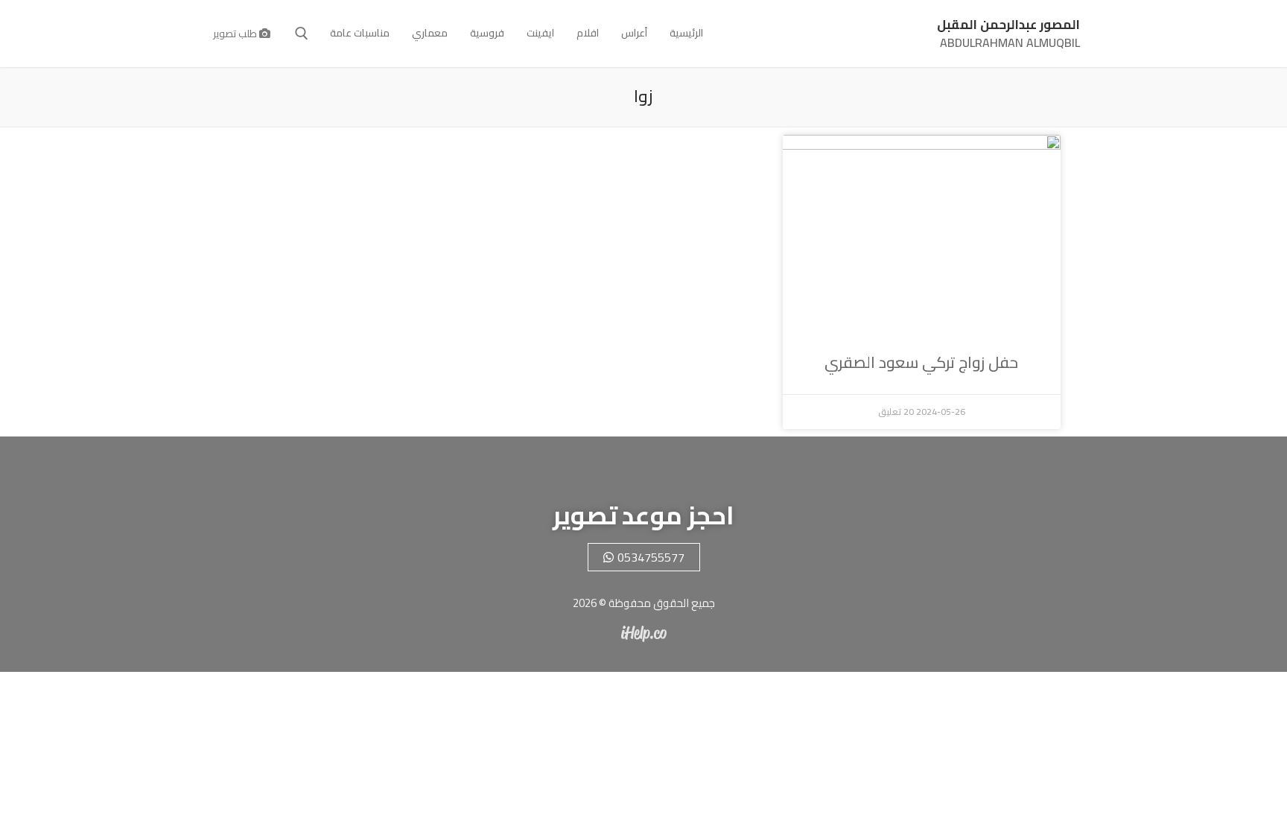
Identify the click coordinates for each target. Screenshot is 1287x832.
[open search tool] (301, 33)
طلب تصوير (236, 33)
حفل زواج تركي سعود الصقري (921, 362)
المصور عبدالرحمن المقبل (1008, 25)
